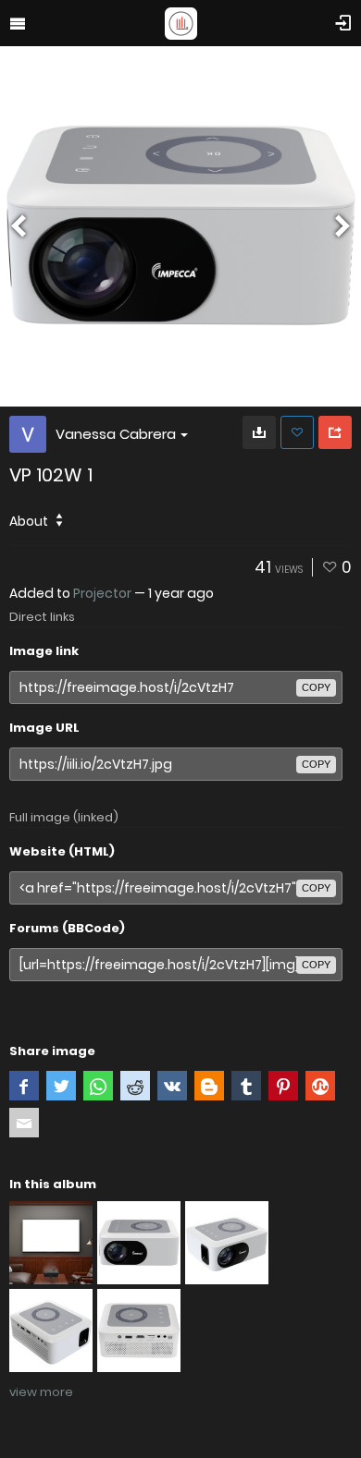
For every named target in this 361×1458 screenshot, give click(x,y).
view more (41, 1392)
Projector (102, 593)
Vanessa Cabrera (116, 433)
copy (316, 687)
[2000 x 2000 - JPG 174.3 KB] (259, 432)
